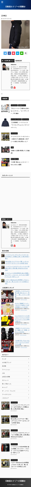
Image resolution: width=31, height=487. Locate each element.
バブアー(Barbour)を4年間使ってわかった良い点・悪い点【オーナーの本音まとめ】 (20, 464)
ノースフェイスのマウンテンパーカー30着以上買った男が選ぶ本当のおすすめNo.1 (20, 435)
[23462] (17, 53)
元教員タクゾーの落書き (15, 6)
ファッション (24, 299)
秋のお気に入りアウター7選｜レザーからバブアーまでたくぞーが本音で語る (20, 421)
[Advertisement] (15, 198)
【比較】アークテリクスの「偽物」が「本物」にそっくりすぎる (22, 330)
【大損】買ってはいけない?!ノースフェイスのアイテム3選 (22, 342)
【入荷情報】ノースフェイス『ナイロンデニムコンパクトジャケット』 (20, 125)
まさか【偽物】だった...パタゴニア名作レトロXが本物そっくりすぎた (22, 305)
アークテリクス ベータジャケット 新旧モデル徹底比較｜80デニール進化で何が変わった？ (20, 139)
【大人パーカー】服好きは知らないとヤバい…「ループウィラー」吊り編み (20, 111)
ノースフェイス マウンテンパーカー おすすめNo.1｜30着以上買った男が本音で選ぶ (20, 407)
